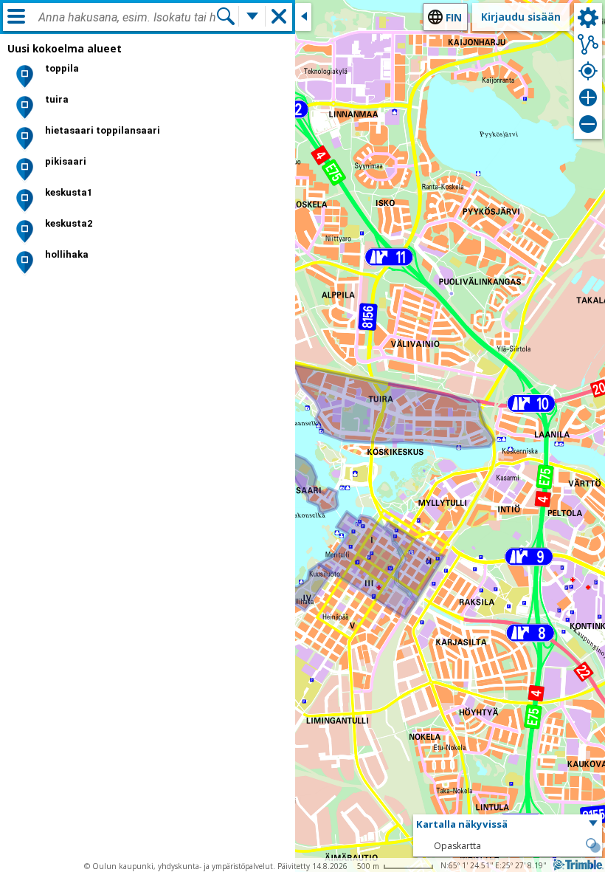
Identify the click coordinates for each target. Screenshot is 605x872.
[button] (507, 824)
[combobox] (126, 18)
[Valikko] (16, 16)
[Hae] (226, 16)
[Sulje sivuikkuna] (303, 17)
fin (454, 17)
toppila (62, 68)
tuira (57, 99)
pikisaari (65, 161)
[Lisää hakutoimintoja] (252, 16)
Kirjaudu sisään (521, 17)
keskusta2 (68, 223)
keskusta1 (68, 192)
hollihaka (67, 254)
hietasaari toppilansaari (102, 130)
